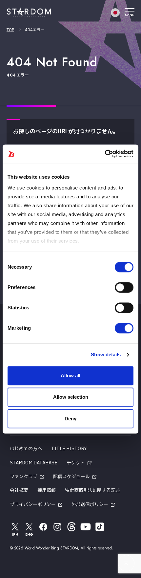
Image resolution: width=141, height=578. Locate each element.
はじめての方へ (26, 448)
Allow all (70, 375)
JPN (15, 534)
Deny (70, 418)
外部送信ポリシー (89, 504)
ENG (29, 534)
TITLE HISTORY (69, 448)
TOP (10, 30)
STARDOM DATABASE (33, 462)
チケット (76, 462)
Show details (106, 354)
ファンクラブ (23, 476)
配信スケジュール (71, 476)
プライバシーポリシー (33, 504)
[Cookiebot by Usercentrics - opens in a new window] (104, 153)
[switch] (124, 287)
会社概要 (19, 490)
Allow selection (70, 397)
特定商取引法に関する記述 (92, 490)
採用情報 (46, 490)
